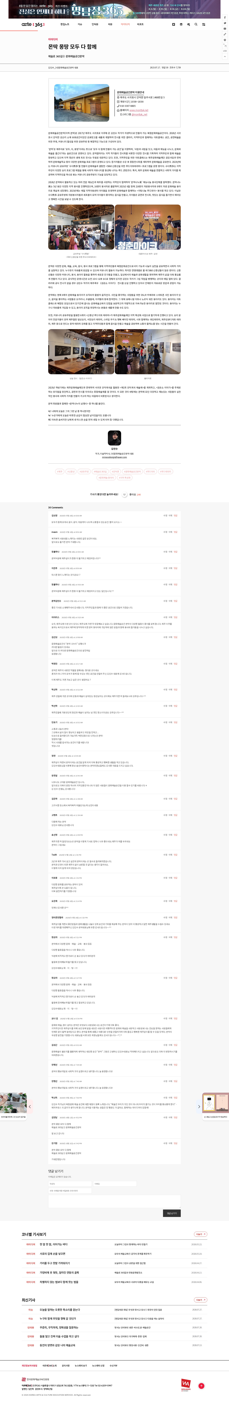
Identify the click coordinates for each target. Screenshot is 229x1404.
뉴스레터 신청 (98, 1365)
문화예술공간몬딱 (132, 471)
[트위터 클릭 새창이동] (225, 23)
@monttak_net (139, 114)
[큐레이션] (173, 24)
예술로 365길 (100, 471)
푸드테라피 (165, 471)
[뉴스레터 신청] (188, 24)
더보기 (199, 1234)
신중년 (70, 471)
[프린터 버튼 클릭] (225, 40)
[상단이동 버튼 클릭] (225, 56)
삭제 (170, 515)
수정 (165, 515)
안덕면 (115, 471)
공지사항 (66, 1365)
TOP (201, 1386)
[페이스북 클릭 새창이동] (225, 17)
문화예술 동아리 (106, 477)
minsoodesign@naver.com (114, 457)
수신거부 (113, 1365)
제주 (59, 471)
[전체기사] (181, 24)
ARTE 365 (33, 24)
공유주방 (84, 471)
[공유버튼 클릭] (225, 34)
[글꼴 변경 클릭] (225, 51)
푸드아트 (150, 471)
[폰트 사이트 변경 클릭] (225, 45)
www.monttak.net (138, 110)
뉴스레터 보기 (81, 1365)
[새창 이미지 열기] (81, 103)
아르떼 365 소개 (50, 1365)
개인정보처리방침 (29, 1365)
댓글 (175, 515)
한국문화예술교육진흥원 (35, 1379)
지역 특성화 (124, 477)
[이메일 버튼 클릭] (225, 28)
